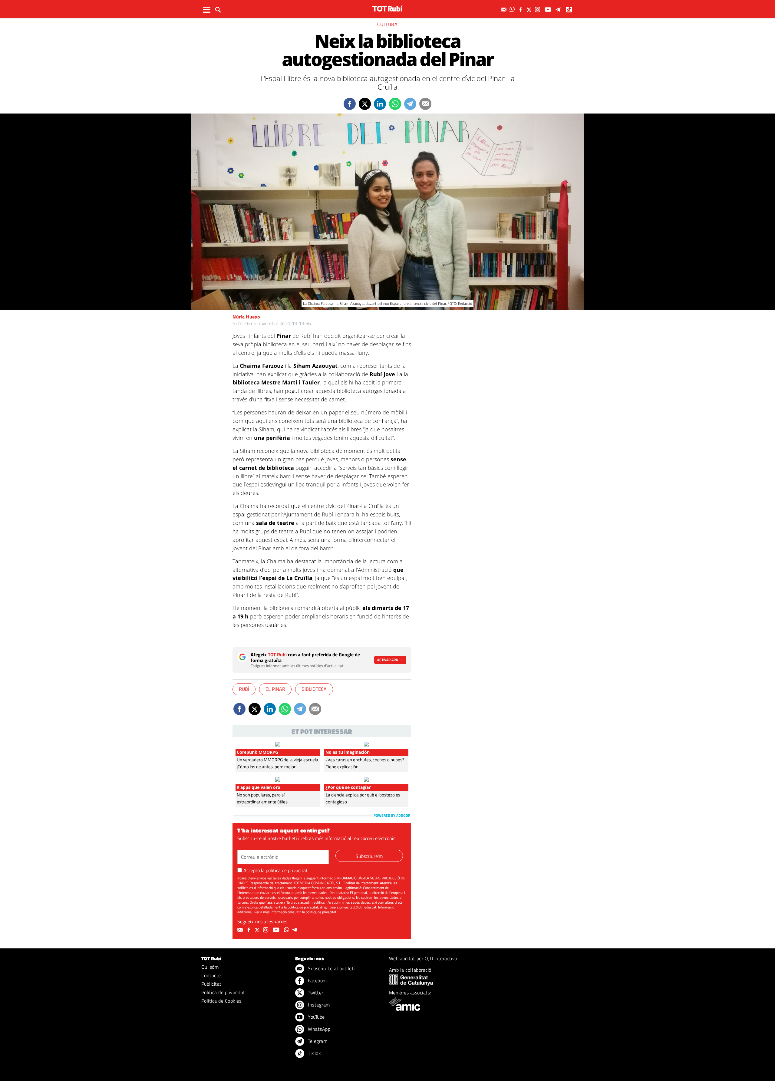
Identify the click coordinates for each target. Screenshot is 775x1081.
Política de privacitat (223, 992)
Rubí (244, 689)
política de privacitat (287, 870)
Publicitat (211, 983)
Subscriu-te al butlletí (331, 968)
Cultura (387, 24)
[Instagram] (538, 9)
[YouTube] (548, 9)
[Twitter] (529, 9)
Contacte (211, 975)
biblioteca (314, 689)
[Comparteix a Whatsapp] (395, 104)
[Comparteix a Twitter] (365, 104)
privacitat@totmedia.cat (357, 907)
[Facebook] (521, 9)
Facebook (317, 980)
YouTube (316, 1016)
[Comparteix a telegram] (410, 104)
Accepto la (275, 870)
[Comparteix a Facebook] (350, 104)
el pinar (275, 689)
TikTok (314, 1053)
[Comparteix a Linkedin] (380, 104)
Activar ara (387, 660)
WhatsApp (318, 1029)
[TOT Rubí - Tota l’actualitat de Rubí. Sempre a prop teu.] (387, 8)
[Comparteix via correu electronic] (425, 104)
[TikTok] (569, 9)
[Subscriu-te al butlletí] (504, 9)
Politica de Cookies (221, 1000)
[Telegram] (559, 9)
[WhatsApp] (512, 9)
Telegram (317, 1041)
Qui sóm (210, 967)
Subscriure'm (369, 856)
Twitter (315, 992)
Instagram (318, 1004)
